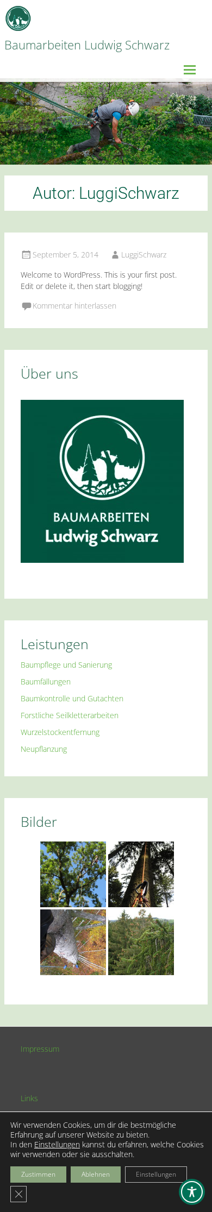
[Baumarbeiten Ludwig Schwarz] (18, 19)
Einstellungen (57, 1145)
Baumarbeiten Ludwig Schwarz (87, 44)
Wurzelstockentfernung (60, 732)
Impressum (40, 1049)
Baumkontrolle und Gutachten (72, 698)
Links (29, 1098)
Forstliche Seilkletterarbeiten (70, 715)
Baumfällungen (46, 681)
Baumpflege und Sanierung (66, 665)
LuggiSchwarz (143, 254)
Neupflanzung (44, 749)
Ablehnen (96, 1174)
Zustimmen (38, 1174)
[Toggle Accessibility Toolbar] (192, 1192)
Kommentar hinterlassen (74, 305)
